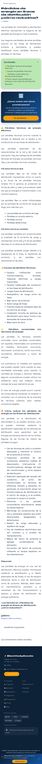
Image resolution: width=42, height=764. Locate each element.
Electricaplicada (9, 3)
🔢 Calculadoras (9, 692)
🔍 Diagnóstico (9, 695)
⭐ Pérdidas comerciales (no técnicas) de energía (17, 75)
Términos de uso (27, 684)
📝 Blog (6, 707)
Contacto (25, 692)
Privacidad (25, 688)
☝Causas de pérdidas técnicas (18, 71)
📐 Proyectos (8, 684)
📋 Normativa (8, 688)
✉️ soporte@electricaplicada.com (15, 669)
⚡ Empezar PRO (11, 674)
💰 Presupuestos (9, 699)
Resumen (9, 84)
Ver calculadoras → (21, 118)
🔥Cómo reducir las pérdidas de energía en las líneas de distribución (20, 80)
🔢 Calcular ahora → (19, 761)
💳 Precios (7, 703)
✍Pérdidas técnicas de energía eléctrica (18, 67)
